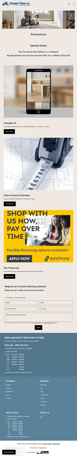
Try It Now (9, 131)
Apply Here (9, 276)
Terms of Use (56, 444)
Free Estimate (9, 452)
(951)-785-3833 (12, 351)
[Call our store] (19, 452)
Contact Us (10, 204)
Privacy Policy (38, 322)
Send (38, 327)
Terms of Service (49, 322)
